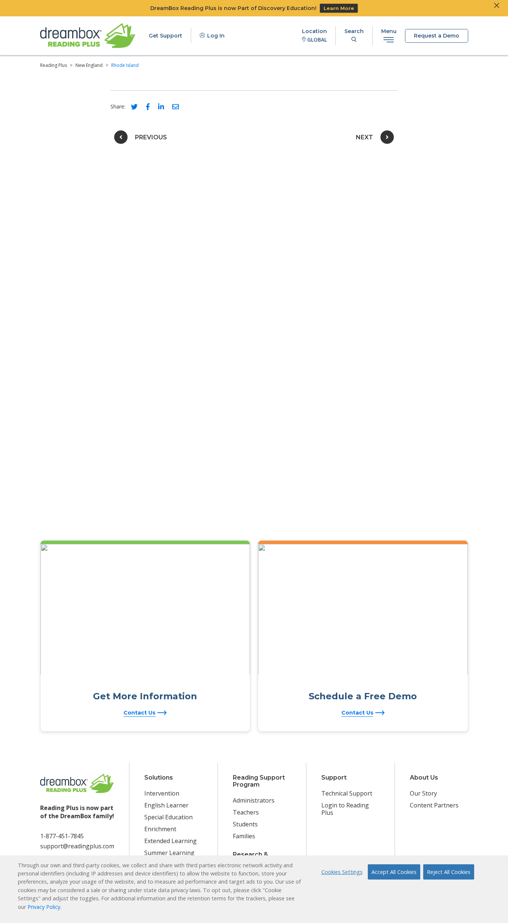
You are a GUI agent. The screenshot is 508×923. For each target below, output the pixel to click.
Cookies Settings (342, 871)
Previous (151, 137)
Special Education (168, 817)
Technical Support (346, 793)
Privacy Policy (44, 906)
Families (244, 836)
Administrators (253, 800)
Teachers (246, 812)
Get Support (165, 35)
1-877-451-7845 (62, 836)
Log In (215, 35)
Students (245, 824)
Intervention (161, 793)
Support (334, 777)
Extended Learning (170, 841)
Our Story (423, 793)
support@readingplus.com (77, 846)
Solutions (158, 777)
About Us (424, 777)
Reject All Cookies (448, 871)
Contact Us (139, 712)
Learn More (339, 8)
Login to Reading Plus (345, 809)
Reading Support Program (259, 781)
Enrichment (160, 829)
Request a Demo (436, 35)
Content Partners (434, 805)
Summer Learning (169, 853)
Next (364, 137)
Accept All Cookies (394, 871)
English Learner (166, 805)
